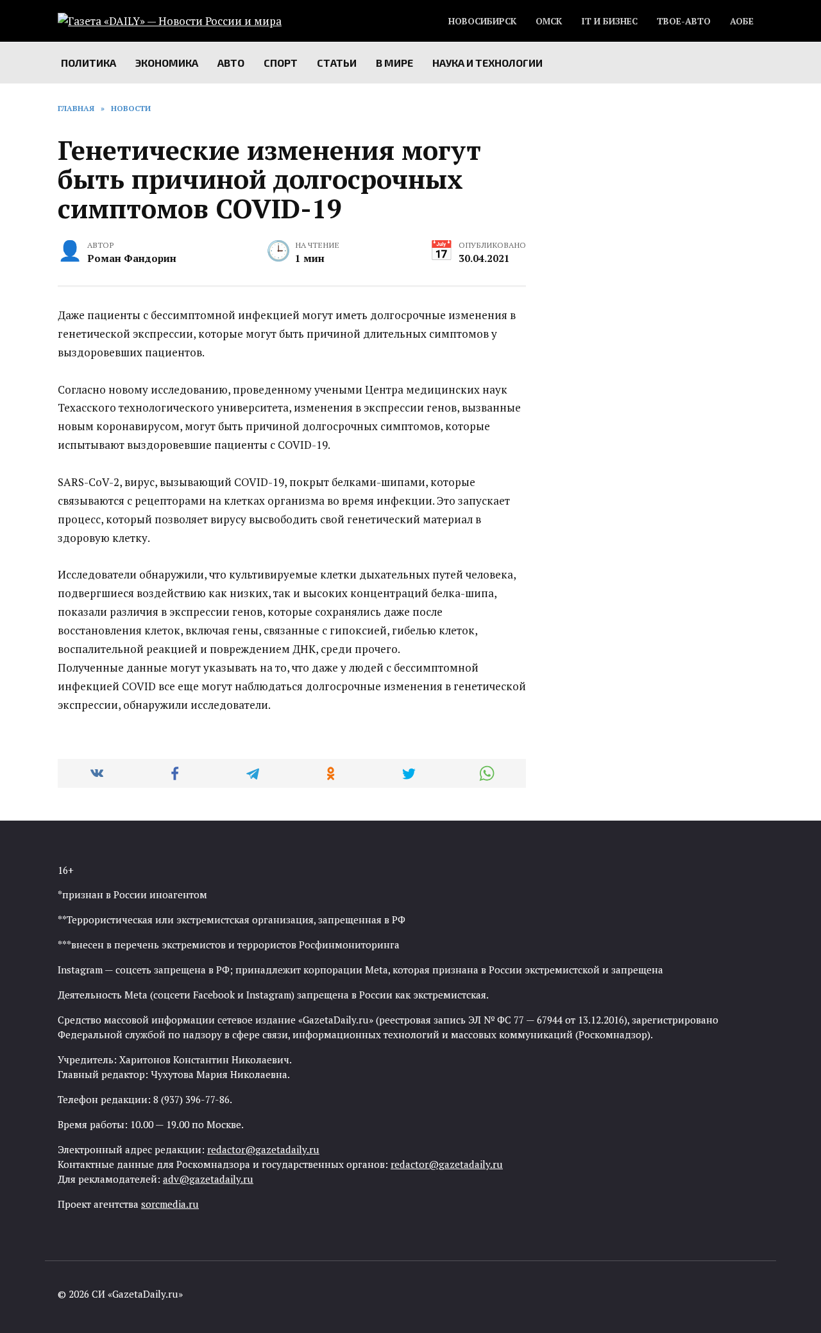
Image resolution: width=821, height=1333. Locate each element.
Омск (549, 21)
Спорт (281, 63)
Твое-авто (684, 21)
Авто (230, 63)
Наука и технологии (487, 63)
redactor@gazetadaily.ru (263, 1149)
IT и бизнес (609, 21)
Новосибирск (482, 21)
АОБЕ (742, 21)
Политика (88, 63)
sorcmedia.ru (170, 1204)
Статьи (337, 63)
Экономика (166, 63)
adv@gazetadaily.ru (208, 1178)
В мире (394, 63)
